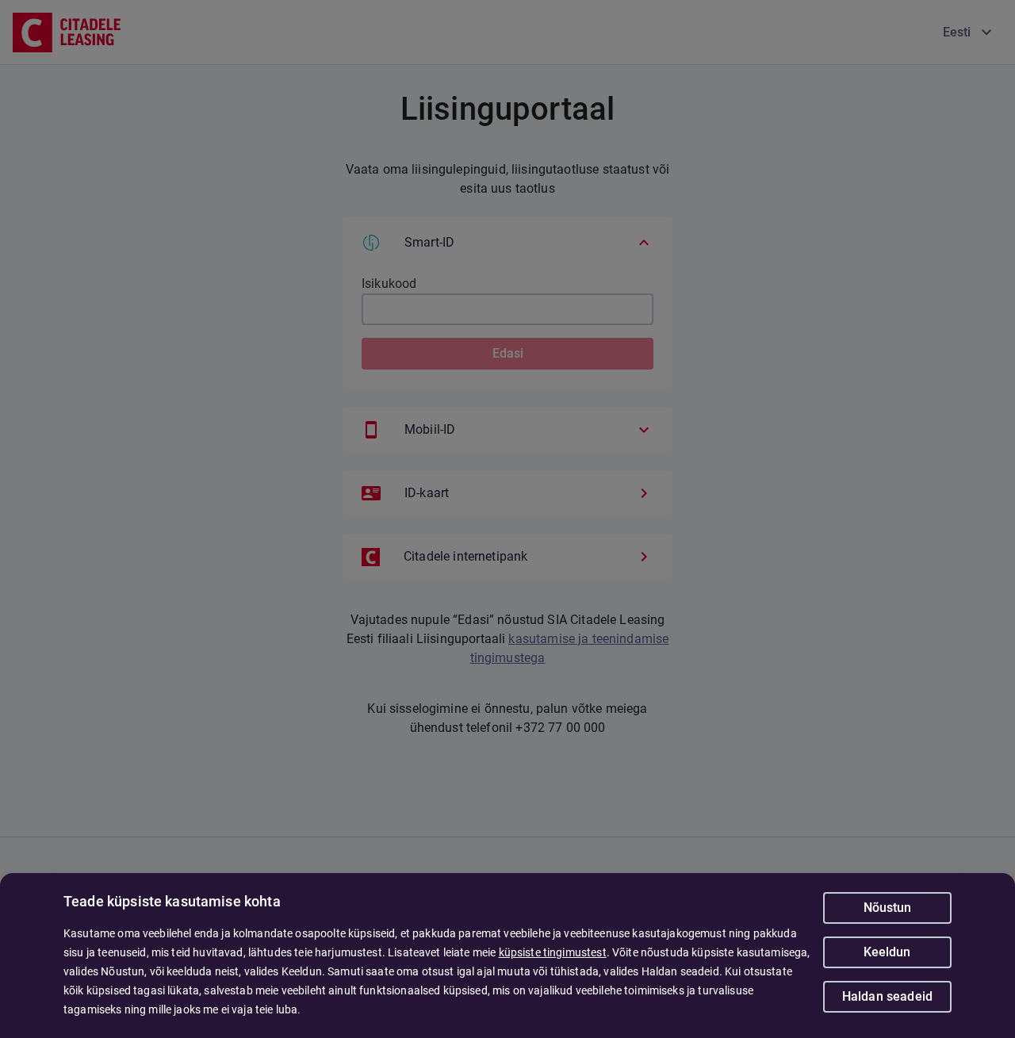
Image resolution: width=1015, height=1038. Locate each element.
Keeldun (887, 951)
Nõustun (887, 907)
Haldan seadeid (887, 996)
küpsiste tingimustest (553, 952)
